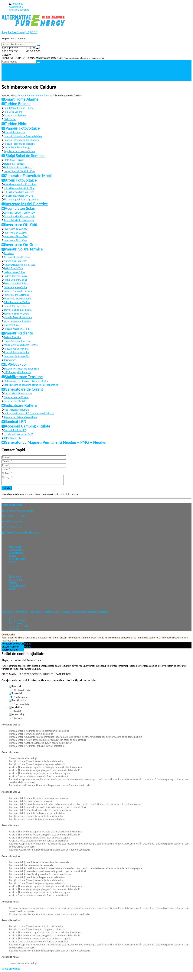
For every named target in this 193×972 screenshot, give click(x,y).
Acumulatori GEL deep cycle (19, 220)
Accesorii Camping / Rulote (27, 426)
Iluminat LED (15, 422)
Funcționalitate (21, 704)
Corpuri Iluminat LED (15, 430)
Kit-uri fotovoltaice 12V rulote (20, 184)
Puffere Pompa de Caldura (18, 291)
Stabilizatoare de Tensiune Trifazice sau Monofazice (31, 385)
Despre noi (14, 70)
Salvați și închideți (11, 969)
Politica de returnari (19, 629)
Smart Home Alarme (21, 99)
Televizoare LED (12, 438)
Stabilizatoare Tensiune (24, 377)
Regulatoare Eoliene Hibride (19, 108)
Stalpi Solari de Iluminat (25, 156)
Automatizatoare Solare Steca (19, 265)
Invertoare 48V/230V (16, 236)
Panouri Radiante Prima (16, 349)
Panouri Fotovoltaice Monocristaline (23, 136)
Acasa (12, 67)
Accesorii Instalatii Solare (17, 257)
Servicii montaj (17, 559)
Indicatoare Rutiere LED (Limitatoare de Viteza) (29, 413)
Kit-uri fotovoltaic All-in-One (19, 188)
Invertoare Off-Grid (21, 225)
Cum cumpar (16, 550)
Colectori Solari (12, 325)
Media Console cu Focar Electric (21, 345)
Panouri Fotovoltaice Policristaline (22, 140)
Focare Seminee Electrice (17, 341)
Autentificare (16, 7)
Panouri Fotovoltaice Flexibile (19, 144)
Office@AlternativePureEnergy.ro (22, 532)
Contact (13, 79)
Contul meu (17, 4)
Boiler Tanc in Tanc (13, 268)
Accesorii (9, 253)
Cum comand (16, 553)
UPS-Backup (15, 365)
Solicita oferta (16, 76)
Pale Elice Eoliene (13, 112)
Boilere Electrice (12, 337)
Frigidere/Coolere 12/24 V (18, 434)
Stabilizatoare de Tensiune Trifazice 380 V (26, 381)
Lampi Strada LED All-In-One (19, 171)
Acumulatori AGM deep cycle (19, 216)
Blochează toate (22, 690)
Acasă (21, 95)
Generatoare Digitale (15, 401)
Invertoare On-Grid (21, 245)
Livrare (13, 556)
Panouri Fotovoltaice (22, 128)
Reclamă (18, 718)
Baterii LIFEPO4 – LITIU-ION (19, 213)
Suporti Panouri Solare (15, 306)
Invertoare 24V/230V (16, 233)
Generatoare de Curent (24, 389)
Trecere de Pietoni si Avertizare (20, 417)
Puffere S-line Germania (16, 295)
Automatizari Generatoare (18, 393)
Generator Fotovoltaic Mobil (28, 176)
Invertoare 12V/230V (16, 229)
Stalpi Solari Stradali (14, 164)
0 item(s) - (18, 32)
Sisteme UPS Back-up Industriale (21, 369)
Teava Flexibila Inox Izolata (17, 310)
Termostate (10, 360)
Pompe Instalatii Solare (16, 284)
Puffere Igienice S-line (15, 287)
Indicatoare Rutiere (21, 406)
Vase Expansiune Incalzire (17, 321)
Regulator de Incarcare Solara (19, 151)
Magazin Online (17, 73)
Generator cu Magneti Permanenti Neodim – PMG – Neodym (56, 442)
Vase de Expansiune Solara (18, 317)
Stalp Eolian (10, 119)
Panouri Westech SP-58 (16, 329)
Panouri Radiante (19, 333)
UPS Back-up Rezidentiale (17, 372)
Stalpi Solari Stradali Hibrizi (18, 167)
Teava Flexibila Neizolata (16, 314)
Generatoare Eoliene (15, 116)
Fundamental (20, 697)
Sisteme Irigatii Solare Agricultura (21, 200)
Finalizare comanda (19, 10)
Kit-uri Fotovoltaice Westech (19, 192)
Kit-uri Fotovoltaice (21, 180)
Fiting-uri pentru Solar (15, 280)
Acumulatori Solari (20, 209)
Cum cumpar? (16, 623)
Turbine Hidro (16, 124)
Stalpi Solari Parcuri (14, 160)
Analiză (17, 711)
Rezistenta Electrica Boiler (18, 299)
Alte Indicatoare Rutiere (16, 410)
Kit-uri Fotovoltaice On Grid (18, 196)
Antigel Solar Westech (15, 261)
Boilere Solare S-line (14, 272)
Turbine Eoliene (18, 104)
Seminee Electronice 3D (17, 356)
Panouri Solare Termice (39, 95)
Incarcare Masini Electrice (26, 204)
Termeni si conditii (18, 626)
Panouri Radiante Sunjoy (16, 352)
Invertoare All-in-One (15, 240)
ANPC (12, 562)
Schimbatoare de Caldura (17, 302)
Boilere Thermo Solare (16, 276)
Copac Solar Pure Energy (17, 148)
